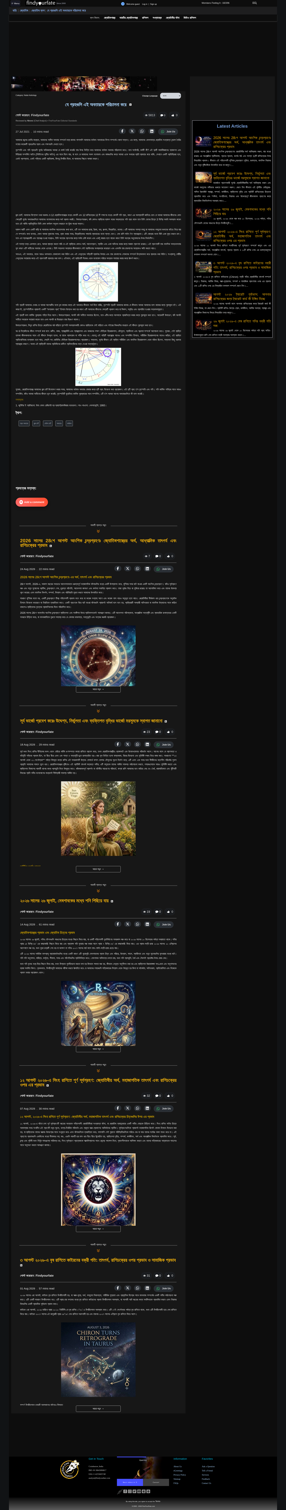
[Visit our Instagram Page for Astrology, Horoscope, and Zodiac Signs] (130, 1491)
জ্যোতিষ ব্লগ (38, 10)
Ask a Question (208, 1466)
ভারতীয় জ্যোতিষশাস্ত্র (129, 17)
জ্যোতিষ (24, 10)
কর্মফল (69, 423)
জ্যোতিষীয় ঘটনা (172, 17)
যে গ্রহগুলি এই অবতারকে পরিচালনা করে (66, 10)
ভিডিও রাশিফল (190, 17)
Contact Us (206, 1483)
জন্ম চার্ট (36, 423)
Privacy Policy (180, 1475)
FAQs (176, 1483)
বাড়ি (15, 10)
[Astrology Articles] (84, 83)
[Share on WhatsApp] (142, 131)
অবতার (59, 423)
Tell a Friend (207, 1471)
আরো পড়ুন (97, 689)
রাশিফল (145, 17)
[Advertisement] (143, 49)
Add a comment (34, 502)
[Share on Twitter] (132, 131)
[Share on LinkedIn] (151, 131)
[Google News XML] (130, 104)
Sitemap (177, 1479)
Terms (157, 1501)
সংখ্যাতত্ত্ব (157, 17)
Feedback (206, 1479)
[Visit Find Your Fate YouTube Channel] (139, 1491)
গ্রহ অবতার (24, 423)
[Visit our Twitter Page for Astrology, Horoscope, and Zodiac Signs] (134, 1491)
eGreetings (178, 1471)
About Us (178, 1466)
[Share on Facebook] (122, 131)
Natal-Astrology (30, 95)
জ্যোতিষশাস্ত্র (109, 17)
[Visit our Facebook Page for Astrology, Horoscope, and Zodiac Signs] (125, 1491)
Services (205, 1475)
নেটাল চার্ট (47, 423)
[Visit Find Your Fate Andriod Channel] (148, 1491)
